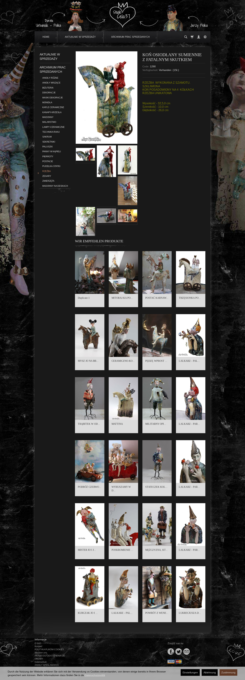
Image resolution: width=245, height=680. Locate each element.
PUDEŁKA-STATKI (51, 166)
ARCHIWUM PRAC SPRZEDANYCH (130, 37)
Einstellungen (190, 672)
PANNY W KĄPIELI (51, 151)
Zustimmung (228, 672)
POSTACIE (47, 161)
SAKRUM (47, 137)
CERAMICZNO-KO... (123, 361)
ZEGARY (46, 176)
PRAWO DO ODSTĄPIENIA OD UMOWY (50, 657)
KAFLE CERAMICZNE (53, 107)
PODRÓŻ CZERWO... (89, 487)
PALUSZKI (47, 146)
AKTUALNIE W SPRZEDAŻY (80, 37)
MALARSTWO (49, 122)
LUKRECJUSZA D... (190, 613)
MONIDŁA (47, 102)
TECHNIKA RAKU (51, 132)
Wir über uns (41, 652)
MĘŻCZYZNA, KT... (156, 550)
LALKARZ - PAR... (189, 424)
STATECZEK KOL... (156, 487)
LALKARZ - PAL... (189, 361)
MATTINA (117, 424)
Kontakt (38, 646)
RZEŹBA (46, 171)
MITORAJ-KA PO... (122, 298)
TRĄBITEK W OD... (89, 424)
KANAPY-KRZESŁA (52, 112)
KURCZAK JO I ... (88, 613)
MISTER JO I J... (87, 550)
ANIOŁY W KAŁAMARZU (47, 665)
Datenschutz (41, 662)
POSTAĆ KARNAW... (156, 298)
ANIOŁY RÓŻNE (50, 78)
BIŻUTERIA (47, 88)
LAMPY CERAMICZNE (53, 127)
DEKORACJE (49, 92)
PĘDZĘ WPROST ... (156, 361)
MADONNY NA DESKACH (55, 186)
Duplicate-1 (84, 298)
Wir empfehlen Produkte (99, 241)
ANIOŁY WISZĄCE (51, 82)
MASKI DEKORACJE (52, 97)
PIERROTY (47, 156)
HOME (46, 37)
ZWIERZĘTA (48, 181)
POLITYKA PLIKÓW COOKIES (49, 649)
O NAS (38, 643)
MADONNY (47, 117)
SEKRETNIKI (48, 142)
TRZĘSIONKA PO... (190, 298)
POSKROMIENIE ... (122, 550)
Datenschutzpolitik (95, 675)
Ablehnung (210, 672)
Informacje (41, 639)
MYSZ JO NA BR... (88, 361)
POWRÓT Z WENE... (156, 613)
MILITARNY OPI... (155, 424)
